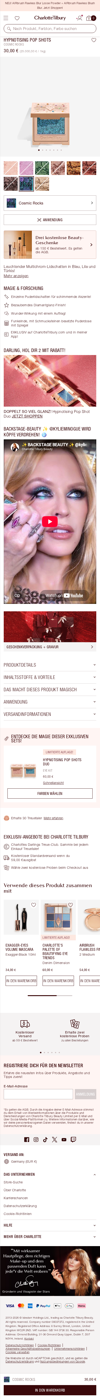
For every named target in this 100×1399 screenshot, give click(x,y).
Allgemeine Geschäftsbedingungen (28, 1348)
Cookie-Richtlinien (18, 1214)
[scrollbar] (50, 995)
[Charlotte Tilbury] (50, 18)
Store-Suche (13, 1182)
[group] (20, 945)
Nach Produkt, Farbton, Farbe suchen (45, 28)
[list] (50, 107)
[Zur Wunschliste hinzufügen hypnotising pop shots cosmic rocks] (93, 40)
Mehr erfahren (53, 818)
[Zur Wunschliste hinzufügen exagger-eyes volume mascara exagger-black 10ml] (33, 905)
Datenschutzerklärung (20, 1206)
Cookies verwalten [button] (18, 1352)
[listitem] (50, 107)
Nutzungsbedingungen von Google (62, 1361)
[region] (50, 768)
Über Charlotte (15, 1190)
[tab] (39, 150)
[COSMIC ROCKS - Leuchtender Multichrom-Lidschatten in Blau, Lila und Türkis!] (26, 184)
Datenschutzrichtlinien (20, 1345)
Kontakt (29, 1338)
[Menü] (6, 18)
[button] (9, 28)
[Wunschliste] (17, 18)
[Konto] (79, 17)
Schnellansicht (53, 783)
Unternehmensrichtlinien (69, 1348)
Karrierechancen (16, 1198)
